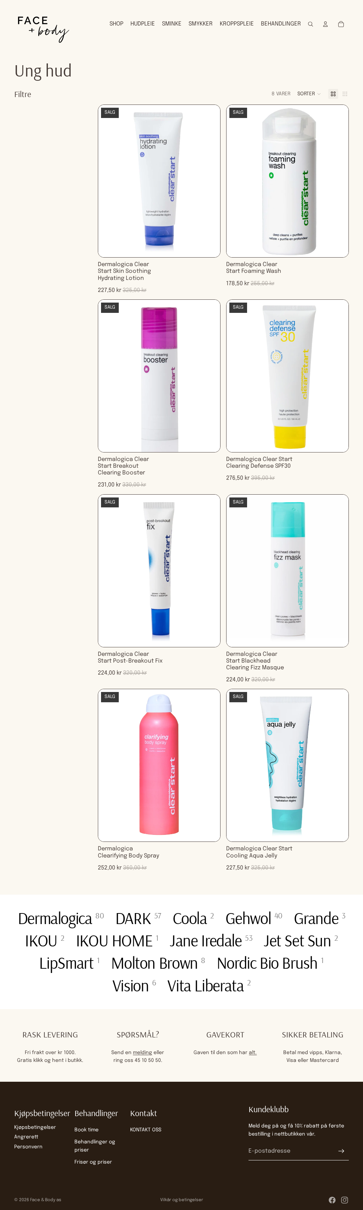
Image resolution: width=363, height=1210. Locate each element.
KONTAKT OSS (145, 1129)
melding (142, 1052)
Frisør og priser (93, 1162)
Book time (86, 1129)
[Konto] (325, 24)
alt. (253, 1052)
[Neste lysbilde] (209, 181)
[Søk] (310, 24)
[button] (309, 94)
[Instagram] (344, 1200)
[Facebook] (332, 1200)
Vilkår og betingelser (181, 1200)
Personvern (28, 1146)
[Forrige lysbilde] (108, 181)
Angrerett (26, 1137)
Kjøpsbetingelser (35, 1127)
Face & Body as (45, 1200)
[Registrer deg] (341, 1151)
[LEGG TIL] (209, 246)
